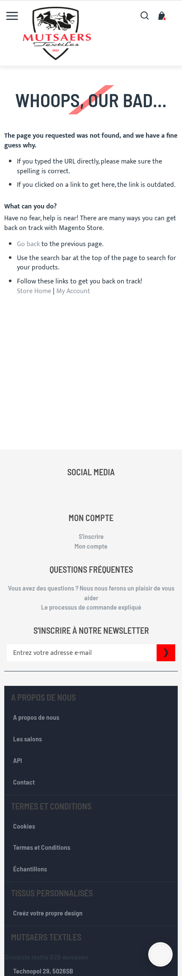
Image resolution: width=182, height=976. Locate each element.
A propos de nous (36, 717)
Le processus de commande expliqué (91, 607)
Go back (28, 244)
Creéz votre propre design (48, 913)
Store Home (34, 291)
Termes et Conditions (41, 847)
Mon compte (91, 546)
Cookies (24, 826)
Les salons (27, 739)
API (17, 760)
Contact (24, 782)
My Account (73, 291)
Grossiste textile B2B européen (46, 957)
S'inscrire (91, 536)
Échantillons (30, 869)
